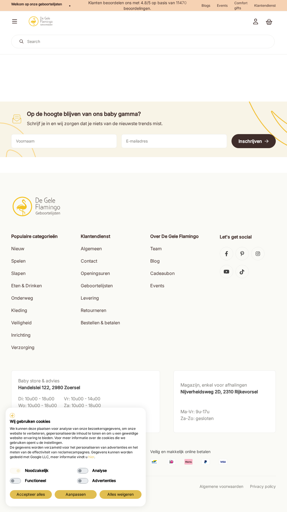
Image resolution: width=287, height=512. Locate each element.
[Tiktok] (242, 271)
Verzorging (22, 347)
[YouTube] (226, 271)
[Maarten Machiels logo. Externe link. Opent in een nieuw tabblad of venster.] (12, 415)
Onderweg (22, 298)
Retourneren (93, 310)
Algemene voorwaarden (221, 486)
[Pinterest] (242, 253)
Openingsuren (95, 273)
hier (91, 457)
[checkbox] (15, 471)
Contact (89, 261)
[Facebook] (226, 253)
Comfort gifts (240, 5)
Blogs (206, 5)
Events (222, 5)
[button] (13, 21)
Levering (90, 298)
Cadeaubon (162, 273)
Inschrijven (250, 141)
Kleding (19, 310)
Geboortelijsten (97, 285)
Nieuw (17, 248)
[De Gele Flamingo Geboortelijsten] (40, 21)
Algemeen (91, 248)
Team (156, 248)
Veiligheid (21, 322)
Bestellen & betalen (100, 322)
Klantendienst (265, 5)
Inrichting (21, 335)
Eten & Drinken (26, 285)
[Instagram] (258, 253)
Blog (155, 261)
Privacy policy (263, 486)
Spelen (18, 261)
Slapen (18, 273)
